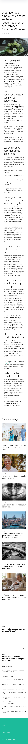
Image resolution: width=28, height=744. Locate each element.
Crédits (3, 725)
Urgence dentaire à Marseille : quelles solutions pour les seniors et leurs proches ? (13, 536)
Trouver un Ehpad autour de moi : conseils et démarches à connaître (14, 447)
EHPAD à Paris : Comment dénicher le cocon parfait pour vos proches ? (13, 659)
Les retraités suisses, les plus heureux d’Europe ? (13, 630)
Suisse (3, 626)
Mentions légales (6, 732)
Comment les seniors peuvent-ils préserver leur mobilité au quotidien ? (13, 566)
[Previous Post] (14, 615)
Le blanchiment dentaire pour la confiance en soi (14, 477)
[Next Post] (14, 643)
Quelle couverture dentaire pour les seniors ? (13, 689)
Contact (4, 729)
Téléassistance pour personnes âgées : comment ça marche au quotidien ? (14, 597)
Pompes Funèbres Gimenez (12, 363)
